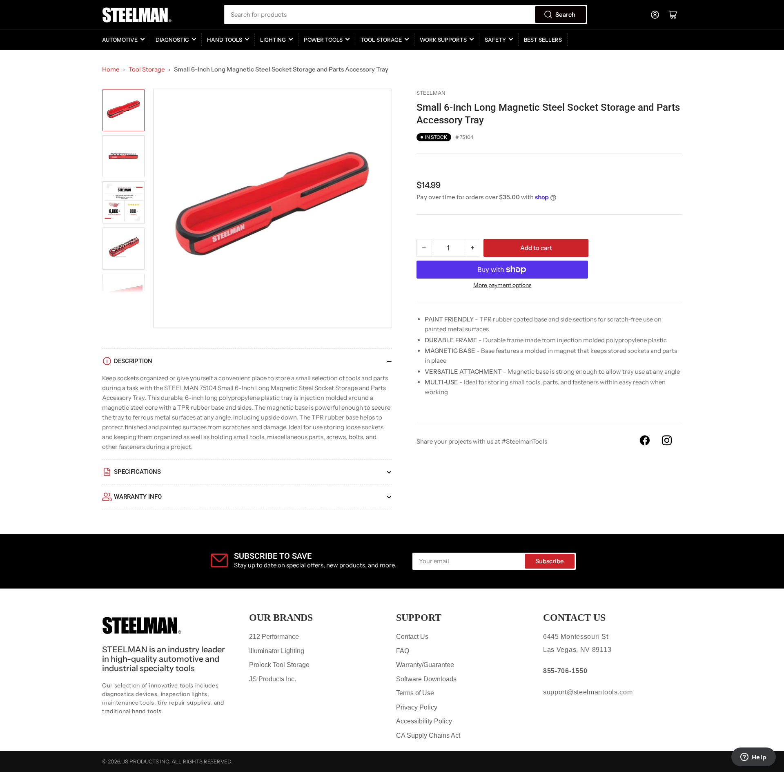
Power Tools (323, 39)
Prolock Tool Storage (279, 664)
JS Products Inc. (272, 679)
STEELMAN (430, 92)
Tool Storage (381, 39)
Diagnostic (172, 39)
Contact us (574, 617)
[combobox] (405, 14)
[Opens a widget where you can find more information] (753, 757)
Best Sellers (543, 39)
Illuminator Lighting (276, 650)
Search (565, 14)
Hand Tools (224, 39)
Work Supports (443, 39)
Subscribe (549, 561)
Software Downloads (426, 679)
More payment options (502, 285)
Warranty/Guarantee (425, 664)
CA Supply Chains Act (428, 735)
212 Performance (274, 636)
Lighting (273, 39)
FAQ (402, 650)
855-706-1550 (565, 670)
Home (110, 69)
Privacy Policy (416, 707)
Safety (495, 39)
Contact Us (412, 636)
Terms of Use (415, 692)
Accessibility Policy (424, 721)
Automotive (120, 39)
